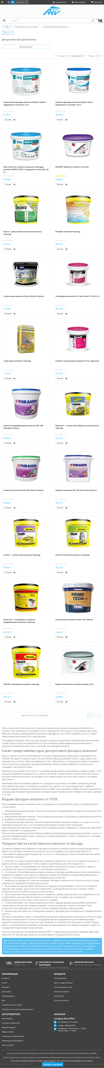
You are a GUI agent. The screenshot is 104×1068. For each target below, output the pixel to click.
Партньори (6, 991)
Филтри (8, 33)
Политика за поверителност (13, 1036)
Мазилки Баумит (26, 47)
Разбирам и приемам (53, 1064)
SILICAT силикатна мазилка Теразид (72, 555)
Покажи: (91, 56)
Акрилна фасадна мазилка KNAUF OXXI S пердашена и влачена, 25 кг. (74, 103)
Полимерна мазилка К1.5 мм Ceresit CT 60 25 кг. (77, 296)
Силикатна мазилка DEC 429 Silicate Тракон (23, 490)
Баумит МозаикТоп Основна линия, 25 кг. (74, 684)
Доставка (5, 987)
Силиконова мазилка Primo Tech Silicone (74, 619)
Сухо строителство (61, 1000)
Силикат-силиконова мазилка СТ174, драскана (77, 361)
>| (100, 715)
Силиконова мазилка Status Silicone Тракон (23, 296)
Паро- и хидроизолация (63, 983)
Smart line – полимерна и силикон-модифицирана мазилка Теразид (19, 620)
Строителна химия (61, 991)
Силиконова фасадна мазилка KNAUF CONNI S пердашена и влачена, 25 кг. (24, 103)
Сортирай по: (62, 56)
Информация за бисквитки (12, 1041)
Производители (8, 996)
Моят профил (7, 1018)
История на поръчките (11, 1023)
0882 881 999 (23, 2)
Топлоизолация (60, 978)
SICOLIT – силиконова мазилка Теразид (21, 555)
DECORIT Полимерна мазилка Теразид (21, 684)
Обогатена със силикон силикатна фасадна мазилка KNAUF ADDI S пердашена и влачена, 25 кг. (26, 169)
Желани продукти (9, 1027)
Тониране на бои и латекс (12, 1005)
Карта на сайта (7, 1045)
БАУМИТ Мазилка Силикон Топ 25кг (72, 167)
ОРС (95, 1053)
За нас (4, 983)
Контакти (5, 978)
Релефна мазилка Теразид (67, 231)
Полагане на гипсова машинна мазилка (17, 1009)
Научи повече (49, 1061)
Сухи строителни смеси (63, 987)
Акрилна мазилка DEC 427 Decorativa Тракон (76, 490)
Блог (4, 1000)
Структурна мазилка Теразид (17, 361)
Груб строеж (59, 996)
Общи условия (7, 1032)
